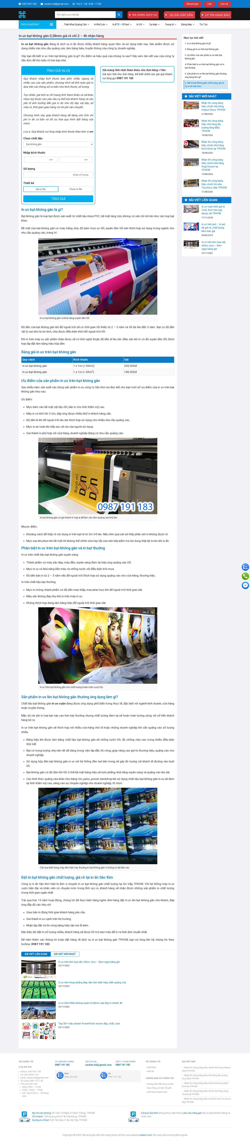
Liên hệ (224, 4)
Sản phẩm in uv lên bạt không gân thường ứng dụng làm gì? (206, 75)
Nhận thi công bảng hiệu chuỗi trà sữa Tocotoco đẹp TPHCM (191, 183)
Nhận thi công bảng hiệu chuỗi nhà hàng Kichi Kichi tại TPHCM (191, 144)
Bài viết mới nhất (65, 954)
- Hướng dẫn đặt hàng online (159, 1084)
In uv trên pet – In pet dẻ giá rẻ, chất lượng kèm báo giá (191, 227)
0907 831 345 (29, 4)
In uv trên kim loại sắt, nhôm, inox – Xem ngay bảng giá (89, 961)
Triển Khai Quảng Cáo (75, 24)
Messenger (193, 4)
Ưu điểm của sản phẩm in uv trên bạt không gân (203, 57)
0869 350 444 (70, 1077)
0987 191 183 (62, 1064)
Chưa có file (75, 189)
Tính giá (58, 199)
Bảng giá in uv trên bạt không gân (203, 49)
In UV (139, 24)
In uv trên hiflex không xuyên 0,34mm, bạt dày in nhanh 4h (90, 1003)
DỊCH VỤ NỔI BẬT (30, 24)
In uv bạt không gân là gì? (199, 43)
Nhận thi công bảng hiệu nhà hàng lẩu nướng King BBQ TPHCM (191, 123)
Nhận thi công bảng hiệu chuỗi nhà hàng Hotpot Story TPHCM (191, 105)
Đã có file (41, 189)
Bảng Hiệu (186, 24)
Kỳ (109, 1073)
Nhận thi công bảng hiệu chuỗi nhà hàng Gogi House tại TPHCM (191, 162)
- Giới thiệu (151, 1067)
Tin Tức (203, 24)
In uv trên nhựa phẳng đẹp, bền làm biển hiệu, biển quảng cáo (92, 982)
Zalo (209, 4)
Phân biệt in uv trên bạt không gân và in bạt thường (204, 66)
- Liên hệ (150, 1071)
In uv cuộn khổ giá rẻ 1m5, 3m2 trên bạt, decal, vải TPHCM (191, 209)
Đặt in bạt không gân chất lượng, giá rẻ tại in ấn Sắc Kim (204, 85)
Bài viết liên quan (36, 954)
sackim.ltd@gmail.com (56, 4)
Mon (66, 1073)
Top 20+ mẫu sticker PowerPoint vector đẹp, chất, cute (89, 1023)
